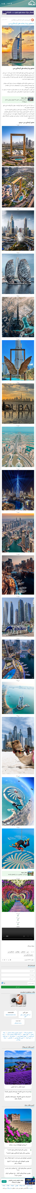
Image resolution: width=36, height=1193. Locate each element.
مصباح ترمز (12, 1036)
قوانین (16, 1186)
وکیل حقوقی (25, 1034)
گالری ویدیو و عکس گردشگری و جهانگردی (21, 20)
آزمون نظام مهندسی (19, 1038)
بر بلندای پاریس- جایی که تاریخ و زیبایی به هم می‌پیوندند (16, 100)
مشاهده (4, 1181)
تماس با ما (30, 1188)
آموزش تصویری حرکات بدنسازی (15, 1033)
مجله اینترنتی (29, 1186)
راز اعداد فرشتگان (18, 1022)
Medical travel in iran (11, 1014)
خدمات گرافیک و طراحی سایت (14, 1034)
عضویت (8, 3)
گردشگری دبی (11, 952)
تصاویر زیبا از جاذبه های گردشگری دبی (20, 23)
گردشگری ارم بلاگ (28, 1033)
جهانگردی (17, 952)
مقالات (8, 1186)
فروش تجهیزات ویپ (21, 1036)
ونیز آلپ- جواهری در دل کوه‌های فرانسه (17, 874)
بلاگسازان (10, 1038)
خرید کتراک (28, 1038)
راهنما (4, 1186)
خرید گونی (5, 1036)
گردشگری (23, 952)
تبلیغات (12, 1186)
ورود (2, 3)
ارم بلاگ (9, 1188)
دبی (28, 952)
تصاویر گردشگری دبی (28, 955)
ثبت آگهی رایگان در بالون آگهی (25, 1014)
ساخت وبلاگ (22, 1186)
